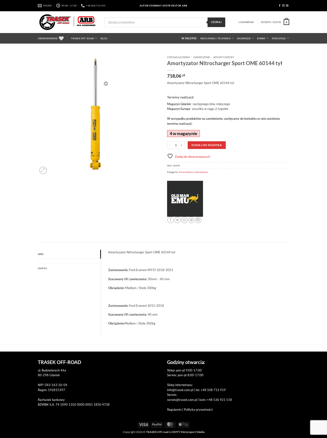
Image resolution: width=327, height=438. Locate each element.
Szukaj (216, 22)
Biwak (261, 38)
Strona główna (178, 57)
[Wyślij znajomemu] (184, 220)
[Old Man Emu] (185, 199)
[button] (246, 22)
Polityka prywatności (198, 409)
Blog (104, 38)
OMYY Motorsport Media (187, 431)
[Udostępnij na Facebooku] (170, 220)
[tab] (69, 261)
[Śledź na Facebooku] (280, 5)
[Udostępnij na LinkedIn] (198, 220)
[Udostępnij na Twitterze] (177, 220)
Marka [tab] (42, 268)
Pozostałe (279, 38)
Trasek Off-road (82, 38)
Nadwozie (244, 38)
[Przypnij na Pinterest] (191, 220)
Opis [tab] (40, 254)
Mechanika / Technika (215, 38)
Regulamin (174, 409)
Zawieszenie (201, 57)
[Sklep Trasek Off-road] (67, 22)
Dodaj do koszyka (207, 145)
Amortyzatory (223, 57)
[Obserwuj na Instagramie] (283, 5)
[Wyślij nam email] (287, 5)
